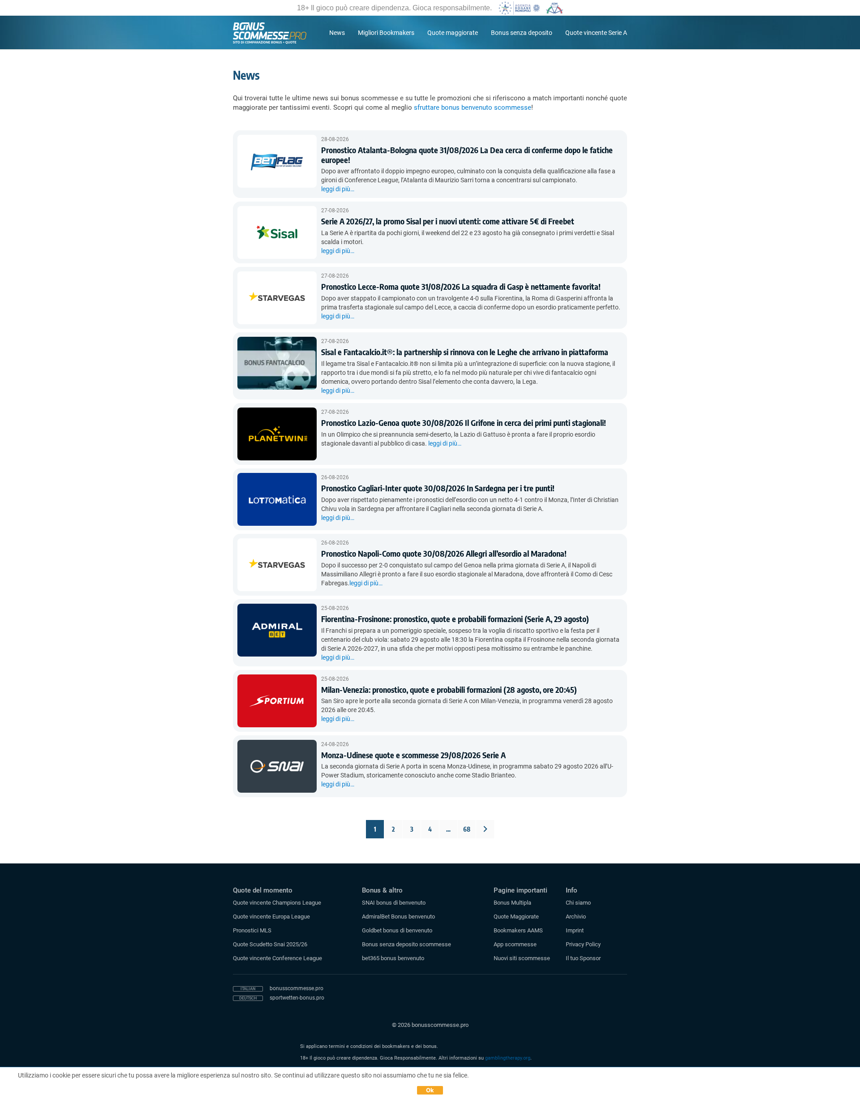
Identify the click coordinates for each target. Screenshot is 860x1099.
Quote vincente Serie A (596, 32)
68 (466, 829)
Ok (430, 1090)
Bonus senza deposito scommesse (406, 944)
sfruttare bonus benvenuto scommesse (472, 107)
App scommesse (515, 944)
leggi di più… (337, 189)
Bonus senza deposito (521, 32)
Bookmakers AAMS (518, 930)
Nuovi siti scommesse (522, 958)
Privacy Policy (583, 944)
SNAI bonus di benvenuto (394, 902)
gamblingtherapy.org (507, 1058)
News (337, 32)
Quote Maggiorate (516, 916)
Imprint (575, 930)
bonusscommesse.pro (296, 988)
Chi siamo (578, 902)
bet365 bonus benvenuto (393, 958)
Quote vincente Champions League (277, 902)
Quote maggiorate (452, 32)
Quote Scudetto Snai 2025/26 (270, 944)
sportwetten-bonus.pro (297, 998)
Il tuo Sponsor (583, 958)
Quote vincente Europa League (271, 916)
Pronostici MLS (252, 930)
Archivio (576, 916)
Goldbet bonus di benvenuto (397, 930)
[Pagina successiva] (485, 829)
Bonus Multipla (512, 902)
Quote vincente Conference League (277, 958)
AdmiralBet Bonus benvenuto (398, 916)
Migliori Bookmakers (386, 32)
